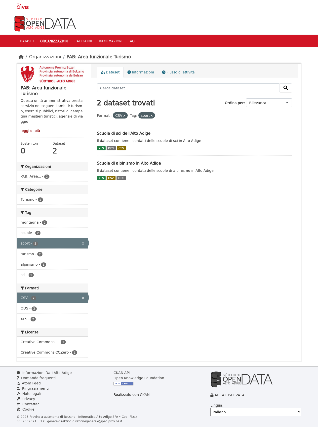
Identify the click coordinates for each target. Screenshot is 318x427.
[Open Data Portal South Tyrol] (45, 23)
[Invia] (285, 87)
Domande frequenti (38, 377)
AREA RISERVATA (229, 395)
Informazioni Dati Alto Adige (46, 372)
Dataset (27, 41)
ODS (111, 148)
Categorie (84, 41)
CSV (121, 148)
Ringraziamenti (35, 388)
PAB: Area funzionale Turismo (99, 56)
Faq (131, 41)
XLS (101, 148)
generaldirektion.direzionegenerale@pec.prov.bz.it (84, 421)
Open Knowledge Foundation (139, 377)
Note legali (31, 393)
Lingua (216, 405)
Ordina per (234, 102)
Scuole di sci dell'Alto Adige (124, 133)
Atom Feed (31, 383)
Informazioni (110, 41)
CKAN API (122, 372)
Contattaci (30, 404)
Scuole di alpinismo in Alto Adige (129, 163)
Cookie (28, 409)
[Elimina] (124, 116)
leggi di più (30, 130)
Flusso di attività (180, 72)
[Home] (21, 56)
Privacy (28, 398)
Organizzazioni (54, 41)
